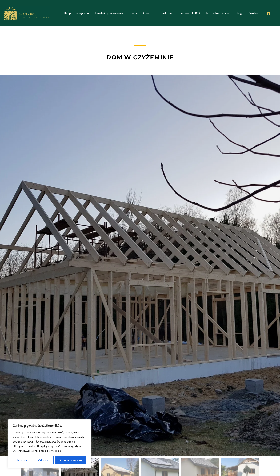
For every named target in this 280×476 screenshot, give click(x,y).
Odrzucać (43, 460)
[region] (49, 443)
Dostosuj (22, 460)
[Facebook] (268, 13)
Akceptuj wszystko (71, 460)
